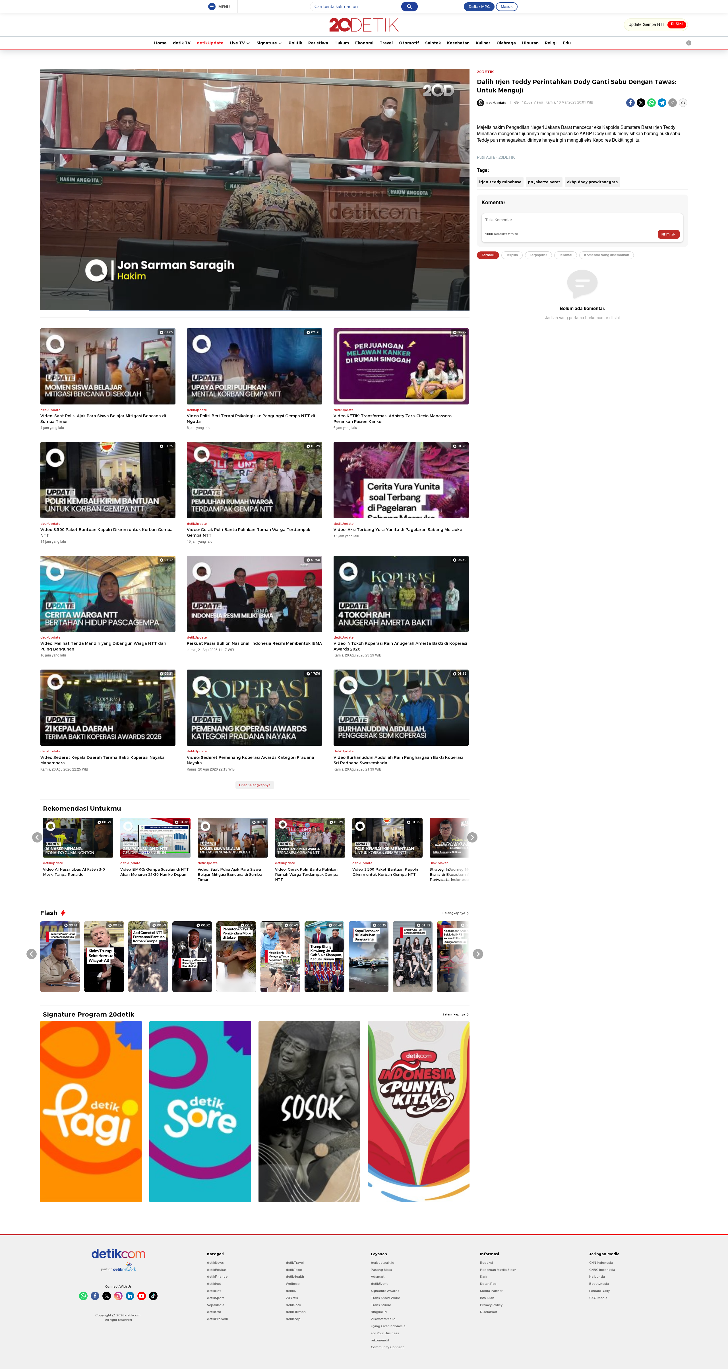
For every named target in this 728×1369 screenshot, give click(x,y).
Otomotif (409, 43)
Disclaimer (488, 1312)
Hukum (341, 43)
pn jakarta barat (544, 181)
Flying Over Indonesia (388, 1326)
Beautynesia (599, 1284)
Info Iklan (487, 1298)
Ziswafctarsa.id (383, 1319)
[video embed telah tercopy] (683, 102)
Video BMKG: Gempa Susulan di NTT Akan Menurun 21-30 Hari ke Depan (154, 872)
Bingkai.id (379, 1312)
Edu (567, 43)
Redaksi (486, 1263)
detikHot (214, 1291)
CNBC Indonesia (602, 1270)
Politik (295, 43)
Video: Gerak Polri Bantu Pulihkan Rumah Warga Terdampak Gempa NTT (248, 532)
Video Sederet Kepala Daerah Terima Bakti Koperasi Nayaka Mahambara (102, 760)
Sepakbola (215, 1305)
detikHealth (295, 1277)
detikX (291, 1291)
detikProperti (217, 1319)
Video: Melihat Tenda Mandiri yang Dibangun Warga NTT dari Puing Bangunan (103, 646)
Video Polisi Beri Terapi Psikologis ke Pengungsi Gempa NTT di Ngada (251, 419)
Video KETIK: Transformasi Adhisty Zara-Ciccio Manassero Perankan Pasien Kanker (393, 419)
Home (160, 43)
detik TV (182, 43)
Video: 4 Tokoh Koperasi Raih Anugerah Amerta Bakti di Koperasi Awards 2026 (400, 646)
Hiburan (530, 43)
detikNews (215, 1263)
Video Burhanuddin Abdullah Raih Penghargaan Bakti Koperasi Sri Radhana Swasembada (398, 760)
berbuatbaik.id (382, 1263)
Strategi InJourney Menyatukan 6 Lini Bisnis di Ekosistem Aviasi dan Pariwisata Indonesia (464, 874)
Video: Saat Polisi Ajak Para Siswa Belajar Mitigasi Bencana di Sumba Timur (103, 419)
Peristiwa (318, 43)
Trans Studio (381, 1305)
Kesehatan (458, 43)
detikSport (215, 1298)
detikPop (293, 1319)
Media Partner (491, 1291)
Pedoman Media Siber (498, 1270)
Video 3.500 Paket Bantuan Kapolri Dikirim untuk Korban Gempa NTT (106, 532)
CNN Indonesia (601, 1263)
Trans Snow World (385, 1298)
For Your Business (385, 1333)
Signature (267, 43)
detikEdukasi (217, 1270)
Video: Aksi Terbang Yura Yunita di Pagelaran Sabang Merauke (398, 529)
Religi (551, 43)
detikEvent (379, 1284)
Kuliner (483, 43)
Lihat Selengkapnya (254, 785)
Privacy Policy (491, 1305)
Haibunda (597, 1277)
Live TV (238, 43)
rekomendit (380, 1340)
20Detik (292, 1298)
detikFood (294, 1270)
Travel (386, 43)
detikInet (214, 1284)
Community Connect (387, 1347)
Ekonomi (364, 43)
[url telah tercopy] (672, 102)
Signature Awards (385, 1291)
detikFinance (217, 1277)
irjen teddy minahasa (500, 181)
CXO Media (598, 1298)
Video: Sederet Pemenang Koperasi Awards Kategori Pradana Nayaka (250, 760)
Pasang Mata (381, 1270)
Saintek (433, 43)
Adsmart (377, 1277)
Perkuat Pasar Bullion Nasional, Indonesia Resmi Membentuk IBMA (254, 643)
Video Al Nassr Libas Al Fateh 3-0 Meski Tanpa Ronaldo (74, 872)
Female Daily (599, 1291)
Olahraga (506, 43)
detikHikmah (296, 1312)
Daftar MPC (479, 6)
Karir (483, 1277)
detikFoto (293, 1305)
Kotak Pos (488, 1284)
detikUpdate (210, 43)
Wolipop (293, 1284)
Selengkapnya (454, 913)
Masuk (507, 6)
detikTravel (295, 1263)
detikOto (214, 1312)
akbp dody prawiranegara (592, 181)
